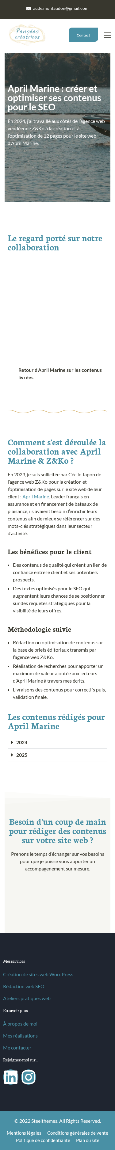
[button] (57, 742)
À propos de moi (20, 1023)
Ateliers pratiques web (27, 998)
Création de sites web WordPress (38, 974)
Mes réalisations (20, 1035)
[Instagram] (28, 1077)
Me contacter (17, 1047)
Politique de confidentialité (43, 1140)
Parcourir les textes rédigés (44, 195)
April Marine (35, 496)
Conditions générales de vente (77, 1133)
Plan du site (87, 1140)
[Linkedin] (10, 1077)
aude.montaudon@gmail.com (60, 8)
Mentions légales (24, 1133)
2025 (21, 755)
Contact (83, 35)
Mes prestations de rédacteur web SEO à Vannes (57, 929)
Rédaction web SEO (23, 986)
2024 (21, 742)
